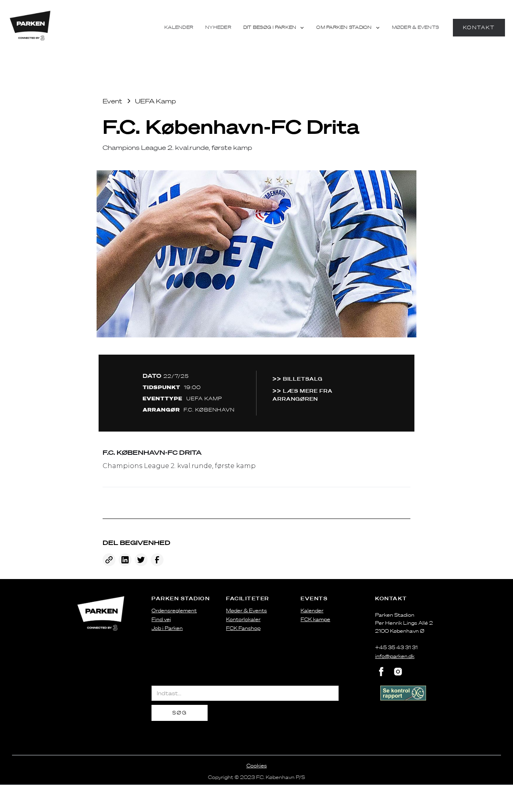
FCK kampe (315, 619)
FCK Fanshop (243, 628)
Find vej (161, 619)
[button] (274, 28)
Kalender (178, 27)
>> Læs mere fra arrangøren (303, 394)
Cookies (256, 765)
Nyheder (218, 27)
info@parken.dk (394, 656)
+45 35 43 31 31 (396, 647)
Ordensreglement (174, 610)
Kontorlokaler (243, 619)
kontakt (479, 27)
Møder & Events (415, 27)
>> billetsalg (298, 378)
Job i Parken (167, 628)
